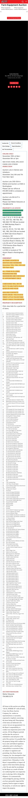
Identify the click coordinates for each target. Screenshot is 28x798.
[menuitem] (7, 11)
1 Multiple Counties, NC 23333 (14, 77)
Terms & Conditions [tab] (16, 143)
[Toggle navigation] (26, 2)
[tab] (5, 143)
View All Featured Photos (14, 18)
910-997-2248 (11, 795)
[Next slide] (27, 12)
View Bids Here (14, 83)
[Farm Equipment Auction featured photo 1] (7, 11)
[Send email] (19, 87)
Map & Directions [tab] (16, 146)
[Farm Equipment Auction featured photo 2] (20, 11)
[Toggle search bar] (22, 2)
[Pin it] (16, 87)
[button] (11, 87)
